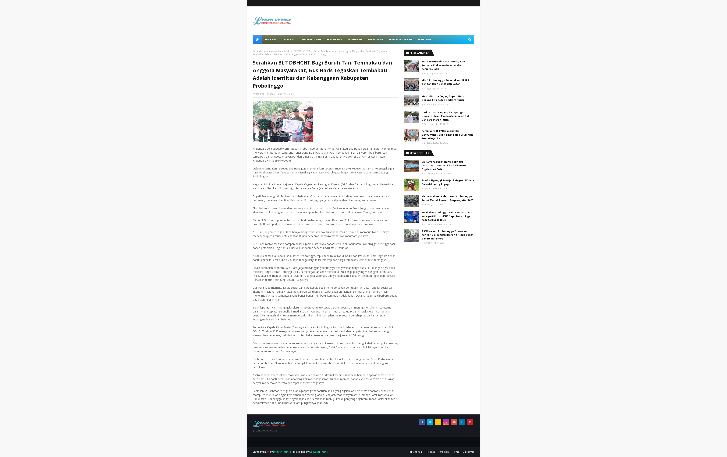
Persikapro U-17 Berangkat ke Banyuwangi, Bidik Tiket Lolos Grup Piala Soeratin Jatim (447, 134)
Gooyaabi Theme (318, 451)
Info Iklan (444, 451)
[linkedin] (462, 422)
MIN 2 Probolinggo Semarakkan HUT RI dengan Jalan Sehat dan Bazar (446, 82)
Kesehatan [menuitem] (354, 39)
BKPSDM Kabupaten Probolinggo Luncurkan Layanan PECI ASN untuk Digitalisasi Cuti (444, 165)
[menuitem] (257, 39)
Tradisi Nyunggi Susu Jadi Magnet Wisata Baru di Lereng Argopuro (448, 182)
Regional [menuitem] (271, 39)
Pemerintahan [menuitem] (311, 39)
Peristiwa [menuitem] (424, 39)
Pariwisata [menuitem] (375, 39)
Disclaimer (468, 451)
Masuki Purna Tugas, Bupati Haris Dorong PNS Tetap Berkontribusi (443, 98)
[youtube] (454, 422)
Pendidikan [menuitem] (334, 39)
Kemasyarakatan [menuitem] (400, 39)
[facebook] (422, 422)
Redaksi (259, 94)
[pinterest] (470, 422)
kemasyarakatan (273, 51)
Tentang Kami (416, 451)
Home (455, 451)
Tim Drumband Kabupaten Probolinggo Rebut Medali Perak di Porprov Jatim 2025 (447, 198)
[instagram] (446, 422)
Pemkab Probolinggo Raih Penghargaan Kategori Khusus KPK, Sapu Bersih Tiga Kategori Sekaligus (447, 216)
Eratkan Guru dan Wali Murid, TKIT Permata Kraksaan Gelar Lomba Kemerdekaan (443, 65)
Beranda (257, 51)
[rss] (438, 422)
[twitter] (430, 422)
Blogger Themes (282, 451)
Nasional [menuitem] (289, 39)
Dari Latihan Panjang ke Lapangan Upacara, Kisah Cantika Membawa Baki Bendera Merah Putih (446, 116)
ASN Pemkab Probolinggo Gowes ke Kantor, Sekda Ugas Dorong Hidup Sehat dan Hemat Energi (447, 234)
